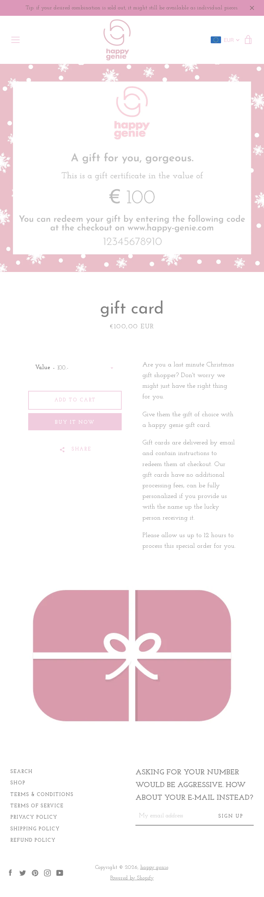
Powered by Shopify (132, 878)
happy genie (154, 867)
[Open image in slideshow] (132, 168)
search (21, 771)
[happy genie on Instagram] (47, 872)
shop (17, 783)
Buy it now (75, 422)
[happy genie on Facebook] (10, 872)
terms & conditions (42, 794)
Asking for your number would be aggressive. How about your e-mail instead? (194, 785)
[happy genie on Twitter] (22, 872)
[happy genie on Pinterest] (35, 872)
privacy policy (33, 817)
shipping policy (35, 829)
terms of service (37, 806)
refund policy (33, 840)
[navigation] (15, 39)
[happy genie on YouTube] (59, 872)
